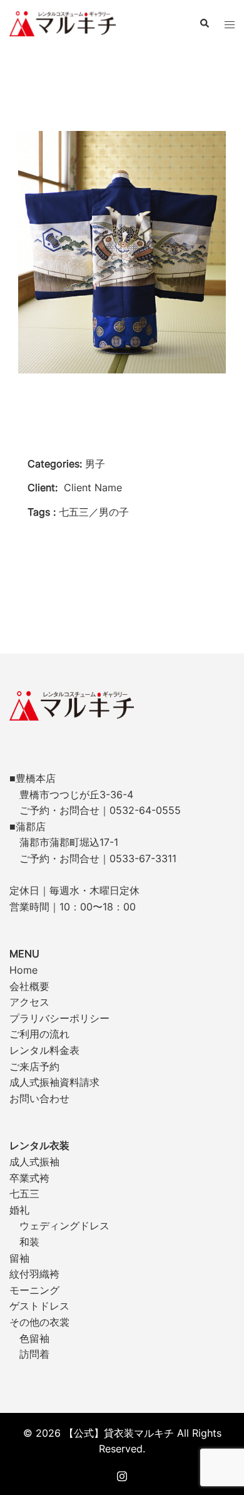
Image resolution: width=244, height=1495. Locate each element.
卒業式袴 (29, 1178)
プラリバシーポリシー (59, 1018)
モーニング (34, 1290)
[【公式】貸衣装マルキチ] (62, 22)
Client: (43, 487)
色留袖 (34, 1338)
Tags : (42, 512)
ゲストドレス (39, 1306)
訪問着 (34, 1354)
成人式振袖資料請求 (54, 1082)
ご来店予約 (34, 1066)
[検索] (204, 24)
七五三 (24, 1193)
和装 (29, 1242)
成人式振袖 (34, 1161)
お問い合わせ (39, 1098)
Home (23, 970)
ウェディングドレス (64, 1225)
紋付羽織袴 (34, 1274)
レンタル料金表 (44, 1050)
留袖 (19, 1258)
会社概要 (29, 986)
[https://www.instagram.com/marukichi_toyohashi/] (122, 1474)
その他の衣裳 (39, 1322)
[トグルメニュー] (230, 24)
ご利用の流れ (39, 1034)
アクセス (29, 1002)
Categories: (55, 463)
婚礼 (19, 1210)
